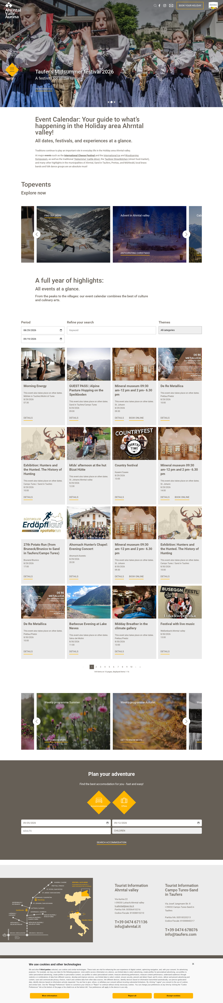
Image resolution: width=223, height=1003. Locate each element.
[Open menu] (12, 68)
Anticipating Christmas (135, 253)
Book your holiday (190, 5)
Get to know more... (56, 740)
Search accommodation (111, 842)
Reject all (132, 996)
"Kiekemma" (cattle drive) (87, 159)
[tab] (108, 102)
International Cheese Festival (79, 155)
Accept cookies (173, 996)
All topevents (44, 88)
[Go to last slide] (37, 234)
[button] (193, 964)
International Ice (112, 155)
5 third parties (45, 970)
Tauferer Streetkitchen (116, 159)
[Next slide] (186, 234)
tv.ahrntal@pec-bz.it (124, 906)
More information (49, 996)
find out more (52, 215)
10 (131, 667)
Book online (136, 417)
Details (28, 417)
